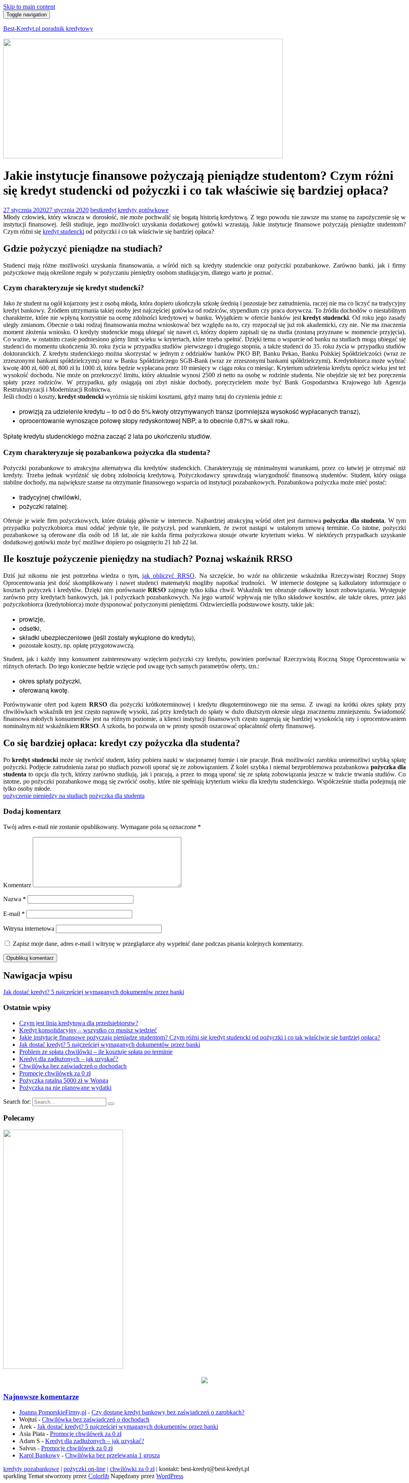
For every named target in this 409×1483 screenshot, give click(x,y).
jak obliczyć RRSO (168, 575)
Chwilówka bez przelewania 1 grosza (112, 1455)
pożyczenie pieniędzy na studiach (45, 795)
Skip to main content (29, 6)
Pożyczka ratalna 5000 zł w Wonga (63, 1080)
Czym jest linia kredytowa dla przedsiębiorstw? (78, 1023)
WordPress (169, 1476)
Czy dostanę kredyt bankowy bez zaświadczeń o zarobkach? (167, 1412)
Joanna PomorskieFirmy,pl (52, 1412)
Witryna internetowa (28, 928)
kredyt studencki (63, 231)
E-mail (14, 913)
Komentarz (17, 885)
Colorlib (98, 1476)
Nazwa (14, 899)
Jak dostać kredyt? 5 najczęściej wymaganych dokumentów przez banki (109, 1044)
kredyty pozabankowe (31, 1468)
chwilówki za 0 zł (132, 1468)
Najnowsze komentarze (41, 1396)
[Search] (111, 1104)
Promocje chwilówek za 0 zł (55, 1073)
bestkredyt (103, 210)
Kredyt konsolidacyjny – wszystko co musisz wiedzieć (88, 1030)
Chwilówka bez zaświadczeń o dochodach (73, 1066)
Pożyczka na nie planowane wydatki (65, 1087)
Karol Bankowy (39, 1455)
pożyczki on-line (84, 1468)
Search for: (17, 1101)
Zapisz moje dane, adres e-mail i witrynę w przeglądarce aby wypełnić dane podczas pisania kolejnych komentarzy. (158, 943)
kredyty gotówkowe (143, 210)
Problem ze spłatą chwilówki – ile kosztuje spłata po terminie (96, 1051)
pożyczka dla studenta (117, 795)
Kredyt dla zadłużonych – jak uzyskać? (68, 1059)
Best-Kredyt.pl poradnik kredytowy (48, 28)
